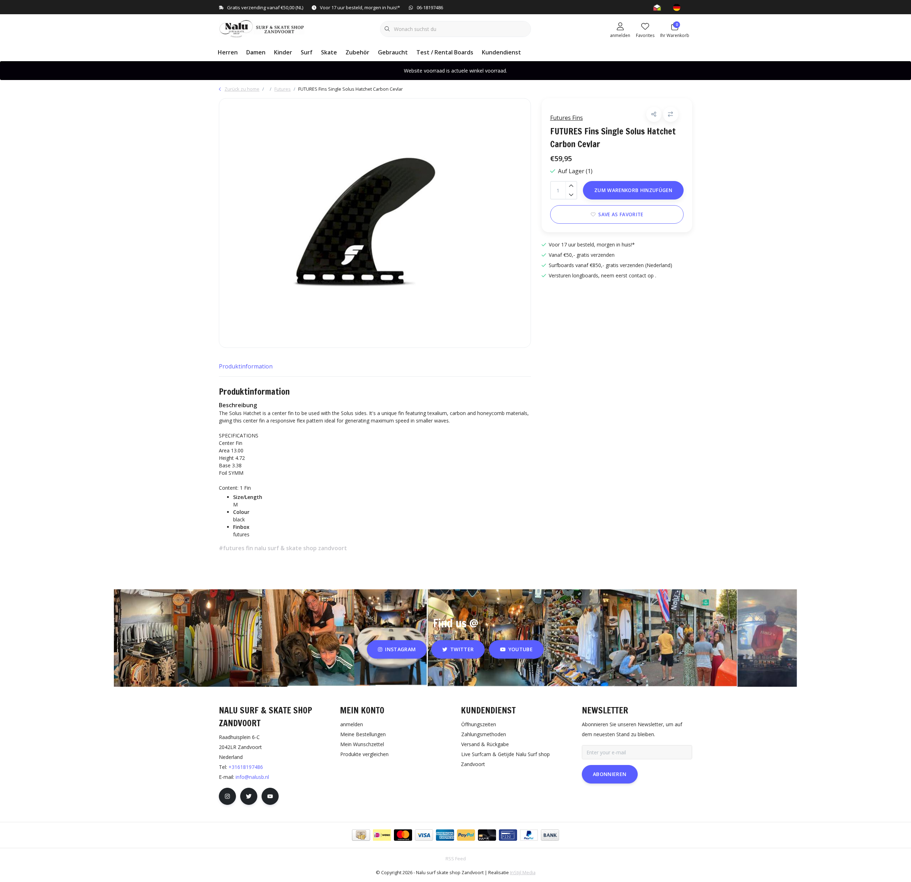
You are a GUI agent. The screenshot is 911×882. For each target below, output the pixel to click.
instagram (400, 649)
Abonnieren (610, 774)
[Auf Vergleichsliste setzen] (670, 114)
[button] (654, 114)
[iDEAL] (382, 835)
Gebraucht (393, 52)
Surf (306, 52)
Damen (255, 52)
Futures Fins (566, 118)
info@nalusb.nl (252, 777)
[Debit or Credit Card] (487, 835)
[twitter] (248, 796)
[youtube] (270, 796)
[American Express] (445, 835)
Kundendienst (501, 52)
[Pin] (508, 835)
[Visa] (424, 835)
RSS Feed (456, 858)
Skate (329, 52)
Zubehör (357, 52)
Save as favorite (620, 214)
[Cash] (361, 835)
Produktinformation (246, 366)
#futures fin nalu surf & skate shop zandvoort (283, 548)
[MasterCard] (403, 835)
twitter (462, 649)
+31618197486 (245, 767)
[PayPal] (466, 835)
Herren (228, 52)
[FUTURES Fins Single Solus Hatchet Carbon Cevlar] (375, 223)
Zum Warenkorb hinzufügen (633, 190)
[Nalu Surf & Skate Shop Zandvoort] (262, 28)
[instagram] (227, 796)
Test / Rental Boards (444, 52)
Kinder (283, 52)
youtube (521, 649)
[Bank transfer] (550, 835)
